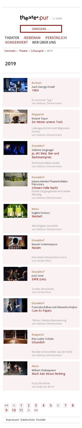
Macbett (37, 216)
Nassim (36, 247)
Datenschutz (28, 419)
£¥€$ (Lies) (39, 279)
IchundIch (38, 342)
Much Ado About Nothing (48, 373)
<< (6, 405)
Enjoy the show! (41, 383)
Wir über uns (44, 42)
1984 (35, 90)
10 (14, 410)
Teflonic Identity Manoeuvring (49, 320)
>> (36, 410)
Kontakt (40, 419)
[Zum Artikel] (14, 85)
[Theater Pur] (41, 18)
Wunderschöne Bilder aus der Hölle (52, 351)
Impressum (12, 419)
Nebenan (32, 38)
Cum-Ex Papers (42, 310)
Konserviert (16, 42)
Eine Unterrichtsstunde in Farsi (49, 257)
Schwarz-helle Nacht (45, 187)
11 (21, 410)
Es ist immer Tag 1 (42, 100)
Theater (12, 38)
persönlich (56, 38)
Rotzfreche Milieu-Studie (46, 163)
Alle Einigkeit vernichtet (45, 225)
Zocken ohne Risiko (43, 289)
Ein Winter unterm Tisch (47, 122)
